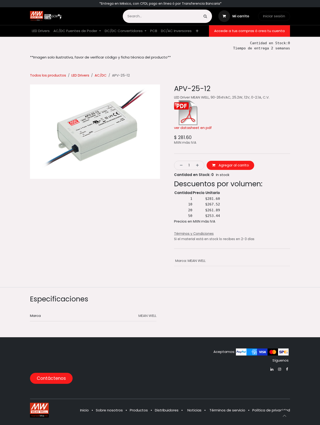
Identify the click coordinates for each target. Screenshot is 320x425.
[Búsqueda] (205, 16)
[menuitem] (41, 31)
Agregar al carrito (233, 165)
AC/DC (101, 75)
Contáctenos (51, 378)
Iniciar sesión (274, 16)
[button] (284, 415)
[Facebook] (287, 369)
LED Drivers (80, 75)
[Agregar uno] (198, 165)
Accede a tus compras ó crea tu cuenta (249, 30)
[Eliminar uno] (179, 165)
